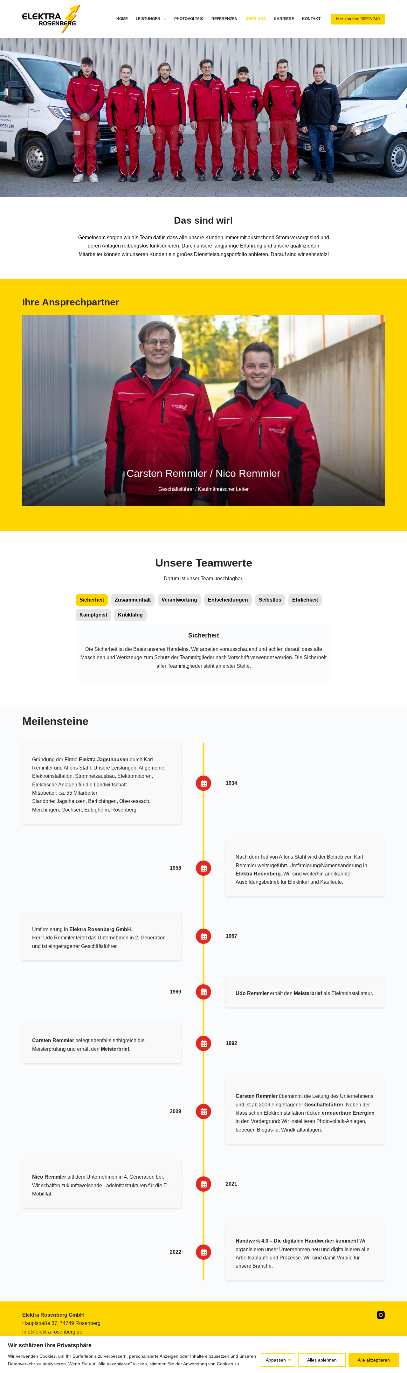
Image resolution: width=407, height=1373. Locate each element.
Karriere (284, 19)
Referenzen (224, 19)
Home (122, 19)
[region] (203, 1354)
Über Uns (255, 19)
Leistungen (148, 19)
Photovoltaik (189, 19)
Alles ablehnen (322, 1360)
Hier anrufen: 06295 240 (358, 19)
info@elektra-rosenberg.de (52, 1332)
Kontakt (311, 19)
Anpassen (276, 1360)
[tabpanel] (204, 654)
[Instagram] (381, 1315)
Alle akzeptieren (374, 1360)
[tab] (92, 600)
